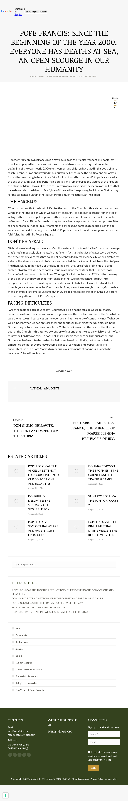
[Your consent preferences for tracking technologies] (5, 796)
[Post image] (16, 471)
